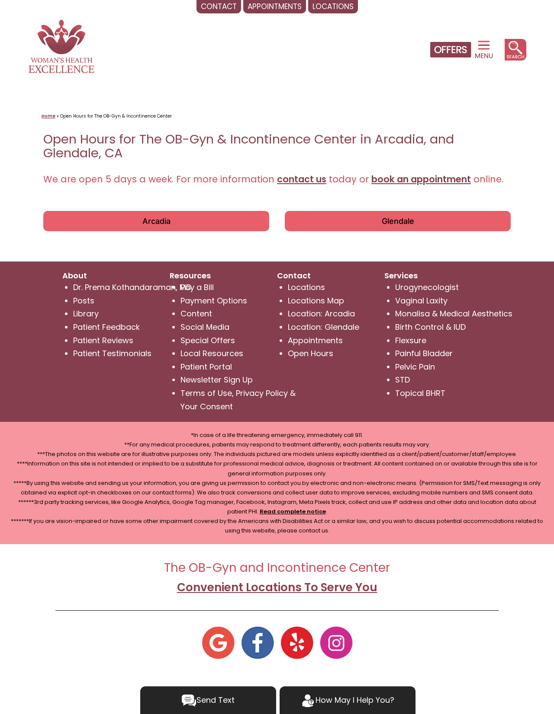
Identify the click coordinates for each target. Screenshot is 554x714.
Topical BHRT (420, 393)
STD (402, 379)
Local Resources (211, 353)
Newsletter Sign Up (216, 379)
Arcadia (156, 221)
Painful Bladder (424, 353)
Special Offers (207, 340)
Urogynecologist (427, 287)
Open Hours (310, 353)
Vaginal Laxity (421, 300)
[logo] (61, 45)
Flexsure (410, 340)
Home (48, 116)
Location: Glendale (323, 327)
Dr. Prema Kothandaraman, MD (132, 287)
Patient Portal (206, 366)
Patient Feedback (106, 327)
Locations (306, 287)
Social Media (204, 327)
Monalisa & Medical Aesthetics (453, 313)
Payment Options (213, 300)
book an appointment (421, 179)
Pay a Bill (197, 287)
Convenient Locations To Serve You (277, 587)
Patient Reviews (103, 340)
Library (86, 313)
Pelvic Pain (415, 366)
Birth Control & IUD (430, 327)
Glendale (398, 221)
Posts (83, 300)
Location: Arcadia (321, 313)
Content (196, 313)
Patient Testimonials (112, 353)
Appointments (315, 340)
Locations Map (316, 300)
